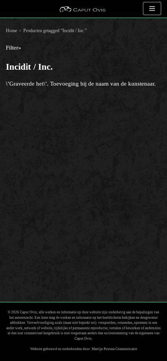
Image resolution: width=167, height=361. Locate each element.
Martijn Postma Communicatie (114, 349)
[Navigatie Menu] (152, 8)
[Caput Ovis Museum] (82, 8)
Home (11, 30)
